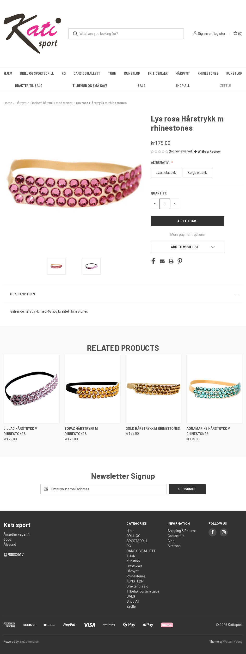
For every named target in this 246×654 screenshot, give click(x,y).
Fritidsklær (158, 73)
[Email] (162, 261)
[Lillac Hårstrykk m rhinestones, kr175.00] (32, 389)
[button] (207, 151)
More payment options (187, 234)
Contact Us (176, 536)
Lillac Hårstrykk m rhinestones (20, 431)
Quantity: (159, 193)
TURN (112, 73)
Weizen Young (232, 641)
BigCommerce (29, 641)
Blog (171, 541)
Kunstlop (132, 73)
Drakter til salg (28, 86)
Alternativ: (160, 162)
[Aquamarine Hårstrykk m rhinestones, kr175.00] (214, 389)
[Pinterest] (180, 261)
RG (64, 73)
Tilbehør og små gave (90, 86)
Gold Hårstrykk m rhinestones (153, 428)
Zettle (225, 86)
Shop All (182, 86)
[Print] (171, 261)
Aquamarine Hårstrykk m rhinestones (208, 431)
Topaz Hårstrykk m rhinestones (81, 431)
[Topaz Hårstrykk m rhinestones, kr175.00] (93, 389)
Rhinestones (208, 73)
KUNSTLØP (234, 73)
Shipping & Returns (182, 531)
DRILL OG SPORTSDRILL (37, 73)
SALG (141, 86)
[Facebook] (153, 261)
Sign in (203, 34)
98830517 (16, 554)
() (239, 34)
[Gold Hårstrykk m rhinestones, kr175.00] (154, 389)
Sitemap (174, 546)
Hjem (8, 73)
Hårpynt (183, 73)
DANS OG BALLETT (87, 73)
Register (219, 34)
